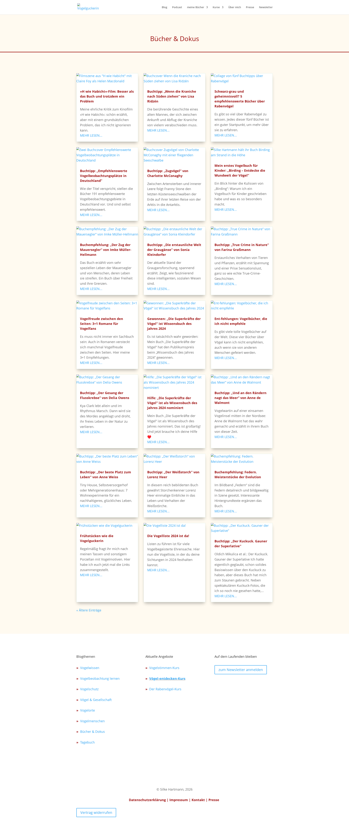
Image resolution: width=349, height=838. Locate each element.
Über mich (234, 7)
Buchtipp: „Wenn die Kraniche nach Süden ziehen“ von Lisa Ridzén (171, 96)
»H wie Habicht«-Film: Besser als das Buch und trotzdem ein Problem (107, 96)
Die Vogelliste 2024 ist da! (168, 536)
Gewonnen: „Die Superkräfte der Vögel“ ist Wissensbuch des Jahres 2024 (174, 324)
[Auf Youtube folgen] (234, 683)
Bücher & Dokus (92, 731)
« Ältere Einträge (88, 610)
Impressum (178, 800)
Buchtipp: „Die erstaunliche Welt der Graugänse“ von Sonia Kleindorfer (174, 250)
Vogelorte (87, 710)
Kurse (216, 7)
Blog (164, 7)
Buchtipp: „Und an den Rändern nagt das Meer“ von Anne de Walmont (240, 398)
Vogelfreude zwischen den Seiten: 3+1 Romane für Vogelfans (101, 324)
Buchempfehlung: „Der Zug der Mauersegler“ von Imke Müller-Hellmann (105, 250)
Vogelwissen (89, 668)
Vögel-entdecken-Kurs (167, 678)
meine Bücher (195, 7)
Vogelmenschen (92, 721)
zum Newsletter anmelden (240, 669)
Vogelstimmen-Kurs (164, 668)
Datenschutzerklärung (147, 800)
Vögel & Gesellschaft (96, 700)
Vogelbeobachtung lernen (100, 678)
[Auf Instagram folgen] (217, 683)
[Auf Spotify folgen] (226, 683)
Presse (250, 7)
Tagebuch (87, 742)
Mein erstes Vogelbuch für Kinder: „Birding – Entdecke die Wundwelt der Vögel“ (239, 170)
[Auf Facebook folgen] (251, 683)
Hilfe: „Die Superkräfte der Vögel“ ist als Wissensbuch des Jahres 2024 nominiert (172, 403)
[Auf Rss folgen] (243, 683)
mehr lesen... (91, 135)
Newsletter (266, 7)
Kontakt (198, 800)
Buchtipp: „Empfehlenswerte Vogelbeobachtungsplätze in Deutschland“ (103, 176)
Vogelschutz (89, 689)
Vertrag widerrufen (96, 812)
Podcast (177, 7)
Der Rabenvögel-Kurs (165, 689)
